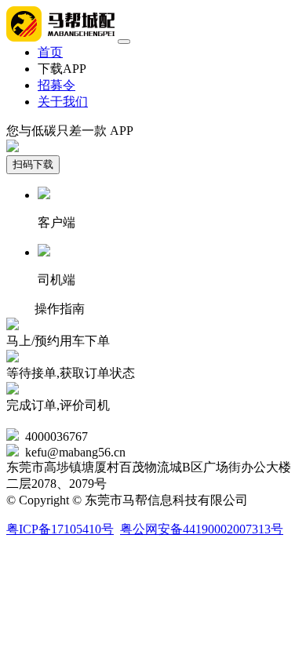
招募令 (56, 85)
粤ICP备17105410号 (60, 529)
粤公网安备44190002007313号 (201, 529)
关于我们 (63, 101)
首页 (50, 52)
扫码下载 (33, 164)
